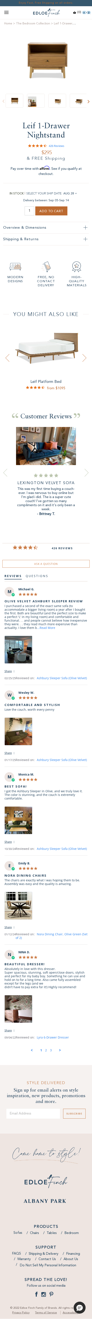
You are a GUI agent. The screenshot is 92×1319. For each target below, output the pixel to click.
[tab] (46, 564)
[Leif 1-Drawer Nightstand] (46, 60)
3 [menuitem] (51, 1050)
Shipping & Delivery (43, 1254)
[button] (10, 671)
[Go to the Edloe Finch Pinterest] (51, 1295)
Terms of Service (46, 1312)
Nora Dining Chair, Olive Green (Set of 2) (52, 936)
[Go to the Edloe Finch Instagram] (43, 1295)
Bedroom (71, 1233)
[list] (46, 651)
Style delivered (46, 1083)
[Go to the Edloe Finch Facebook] (36, 1295)
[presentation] (7, 358)
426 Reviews (56, 146)
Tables (52, 1233)
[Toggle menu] (6, 12)
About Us (71, 1259)
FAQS (16, 1253)
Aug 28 (68, 193)
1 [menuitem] (41, 1050)
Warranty (24, 1259)
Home (8, 23)
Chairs (34, 1233)
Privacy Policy (21, 1312)
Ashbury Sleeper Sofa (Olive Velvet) (62, 678)
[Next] (88, 101)
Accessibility (71, 1312)
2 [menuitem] (46, 1050)
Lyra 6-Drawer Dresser (53, 1037)
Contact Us (47, 1259)
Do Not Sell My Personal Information (48, 1265)
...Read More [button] (46, 628)
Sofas (17, 1233)
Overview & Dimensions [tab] (24, 228)
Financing (73, 1254)
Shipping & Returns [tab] (21, 239)
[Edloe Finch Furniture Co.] (46, 12)
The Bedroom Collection (33, 23)
